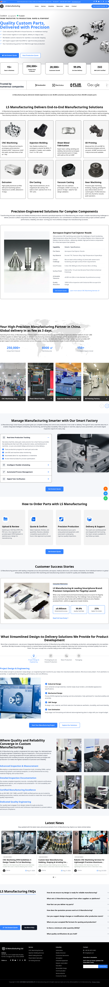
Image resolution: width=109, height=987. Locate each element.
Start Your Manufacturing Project (43, 725)
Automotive (59, 950)
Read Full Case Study (60, 618)
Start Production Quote (30, 55)
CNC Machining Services (36, 950)
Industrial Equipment (62, 960)
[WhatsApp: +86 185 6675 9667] (106, 498)
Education (59, 966)
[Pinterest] (103, 2)
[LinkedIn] (96, 2)
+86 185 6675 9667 (90, 950)
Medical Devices (60, 953)
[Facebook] (106, 2)
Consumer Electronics (62, 955)
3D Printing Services (34, 960)
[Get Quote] (106, 489)
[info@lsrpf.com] (106, 493)
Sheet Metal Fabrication (35, 958)
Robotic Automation (62, 963)
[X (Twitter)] (101, 2)
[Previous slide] (102, 406)
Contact (74, 6)
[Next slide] (107, 406)
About (67, 6)
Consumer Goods (61, 976)
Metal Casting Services (35, 955)
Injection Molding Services (36, 953)
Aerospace (59, 958)
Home (36, 6)
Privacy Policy (96, 982)
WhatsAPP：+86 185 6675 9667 (62, 2)
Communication (60, 971)
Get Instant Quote (10, 55)
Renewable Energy (61, 968)
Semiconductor (60, 973)
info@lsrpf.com (76, 2)
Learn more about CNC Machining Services (84, 291)
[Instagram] (108, 2)
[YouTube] (98, 2)
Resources (60, 6)
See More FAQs (29, 927)
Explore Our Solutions (69, 725)
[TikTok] (94, 2)
